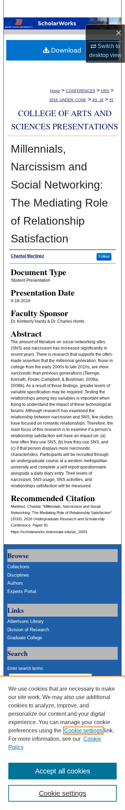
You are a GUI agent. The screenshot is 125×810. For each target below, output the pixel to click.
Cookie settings (83, 730)
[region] (62, 743)
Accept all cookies (62, 771)
